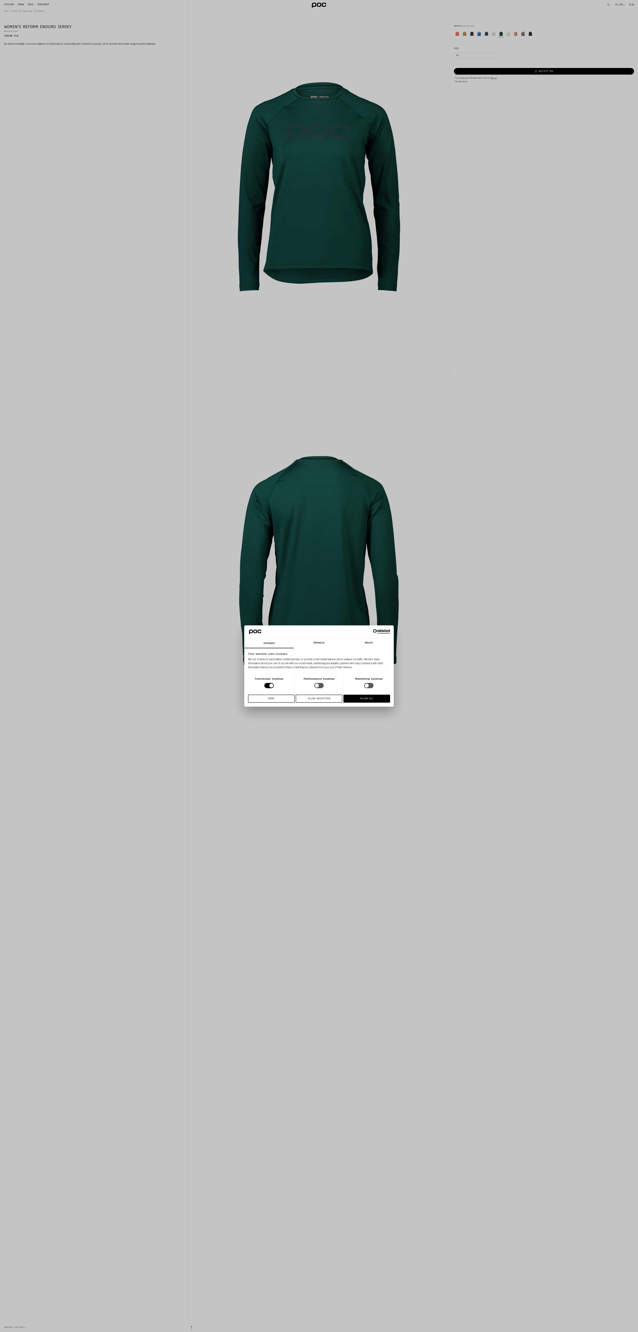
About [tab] (369, 642)
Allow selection (319, 698)
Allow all (366, 698)
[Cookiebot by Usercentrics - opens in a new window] (375, 631)
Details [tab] (319, 642)
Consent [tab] (269, 643)
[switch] (319, 685)
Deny (271, 698)
